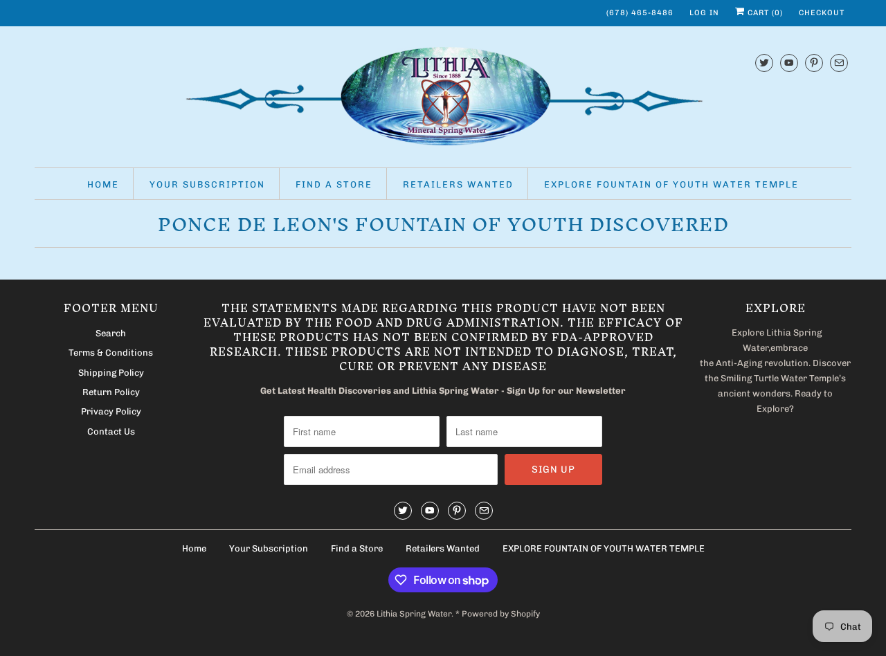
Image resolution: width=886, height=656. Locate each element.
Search (111, 333)
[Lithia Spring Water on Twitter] (764, 62)
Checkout (821, 12)
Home (103, 184)
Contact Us (111, 431)
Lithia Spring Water (414, 614)
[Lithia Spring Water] (443, 100)
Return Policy (111, 392)
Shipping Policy (111, 372)
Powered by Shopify (501, 614)
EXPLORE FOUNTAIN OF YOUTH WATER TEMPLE (671, 184)
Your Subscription (207, 184)
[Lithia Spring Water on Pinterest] (814, 62)
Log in (704, 12)
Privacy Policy (111, 411)
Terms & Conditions (111, 352)
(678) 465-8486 (639, 12)
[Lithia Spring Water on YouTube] (789, 62)
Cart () (764, 12)
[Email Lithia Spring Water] (839, 62)
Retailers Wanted (458, 184)
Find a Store (334, 184)
